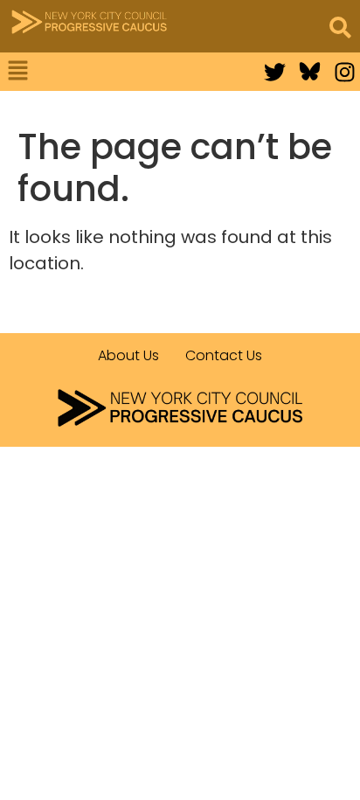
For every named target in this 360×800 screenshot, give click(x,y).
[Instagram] (344, 72)
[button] (76, 71)
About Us (128, 355)
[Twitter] (275, 72)
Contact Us (223, 355)
